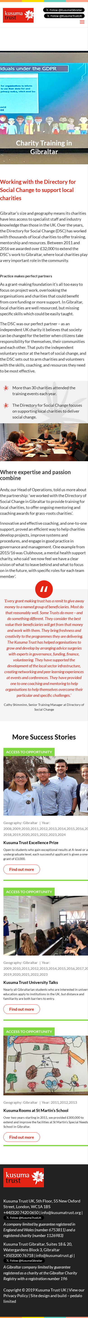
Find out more (21, 869)
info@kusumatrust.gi (54, 1255)
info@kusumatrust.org (61, 1212)
